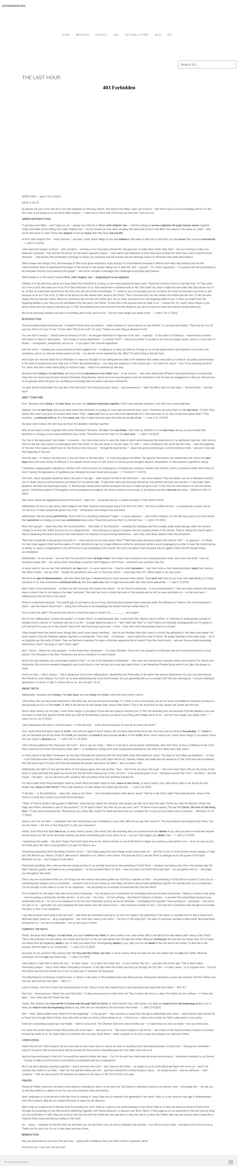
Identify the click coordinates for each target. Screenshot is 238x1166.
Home (65, 34)
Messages (82, 34)
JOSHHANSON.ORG (13, 5)
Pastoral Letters (136, 34)
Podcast (101, 34)
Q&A (116, 34)
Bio (170, 34)
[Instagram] (230, 1162)
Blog (158, 34)
